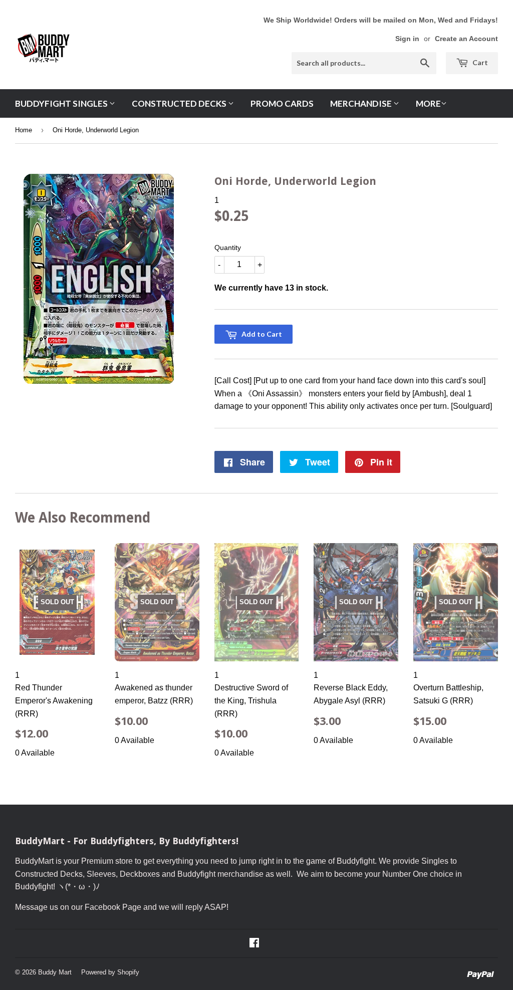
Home (23, 130)
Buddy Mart (55, 972)
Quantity (227, 247)
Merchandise (361, 103)
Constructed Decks (180, 103)
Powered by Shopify (110, 972)
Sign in (407, 39)
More (428, 103)
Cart (479, 62)
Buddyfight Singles (62, 103)
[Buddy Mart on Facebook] (254, 943)
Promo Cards (282, 103)
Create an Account (466, 39)
